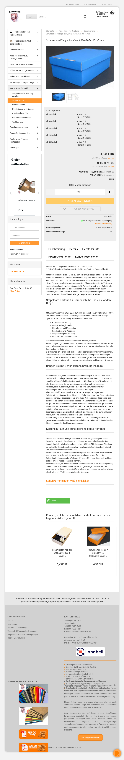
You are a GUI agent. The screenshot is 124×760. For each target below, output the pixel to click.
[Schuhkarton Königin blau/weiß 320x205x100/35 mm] (80, 67)
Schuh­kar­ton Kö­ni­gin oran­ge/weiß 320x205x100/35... (98, 553)
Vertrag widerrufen (90, 737)
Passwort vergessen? (19, 254)
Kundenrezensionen (87, 256)
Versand (111, 166)
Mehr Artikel (15, 291)
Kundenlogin (90, 4)
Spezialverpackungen (19, 127)
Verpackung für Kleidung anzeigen (22, 94)
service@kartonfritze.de (80, 632)
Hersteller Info (90, 249)
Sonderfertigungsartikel (20, 133)
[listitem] (29, 193)
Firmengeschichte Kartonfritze (79, 665)
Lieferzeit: (50, 220)
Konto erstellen (16, 250)
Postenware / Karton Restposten (19, 140)
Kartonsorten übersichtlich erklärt (80, 674)
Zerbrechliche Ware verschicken (79, 679)
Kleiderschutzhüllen (20, 113)
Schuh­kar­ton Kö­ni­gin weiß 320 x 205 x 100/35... (62, 553)
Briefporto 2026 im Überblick (78, 676)
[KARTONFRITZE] (15, 16)
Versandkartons (17, 50)
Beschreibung (56, 249)
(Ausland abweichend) (103, 224)
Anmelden (24, 243)
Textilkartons (17, 122)
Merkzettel (107, 4)
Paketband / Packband (19, 76)
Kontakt (11, 620)
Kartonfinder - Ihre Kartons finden (20, 33)
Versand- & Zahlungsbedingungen (22, 631)
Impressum (12, 624)
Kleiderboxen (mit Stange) (23, 109)
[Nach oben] (8, 755)
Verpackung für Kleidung (20, 88)
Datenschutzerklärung (17, 627)
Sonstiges (14, 148)
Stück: (111, 179)
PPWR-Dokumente (59, 256)
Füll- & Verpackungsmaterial (22, 70)
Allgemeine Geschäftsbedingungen (23, 634)
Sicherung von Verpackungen (22, 82)
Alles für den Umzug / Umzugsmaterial (19, 57)
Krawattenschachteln (21, 118)
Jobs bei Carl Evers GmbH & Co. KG (81, 667)
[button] (58, 501)
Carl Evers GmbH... (18, 271)
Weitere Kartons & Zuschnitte (22, 64)
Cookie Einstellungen (16, 638)
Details (73, 249)
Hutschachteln (18, 105)
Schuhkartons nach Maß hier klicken (68, 480)
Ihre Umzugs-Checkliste (76, 669)
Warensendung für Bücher (77, 672)
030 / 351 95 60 (74, 626)
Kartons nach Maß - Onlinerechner (21, 42)
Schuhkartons (18, 100)
